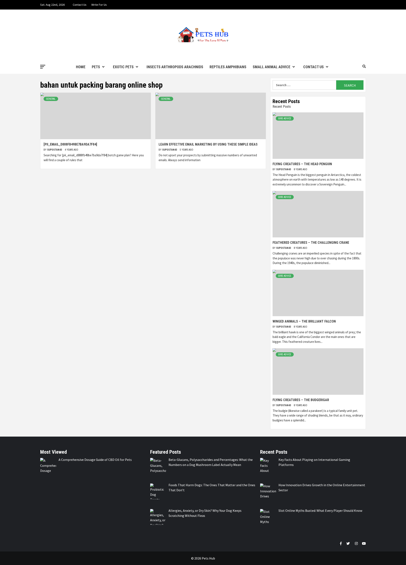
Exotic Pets (123, 67)
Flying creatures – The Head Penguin (302, 164)
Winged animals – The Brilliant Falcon (304, 321)
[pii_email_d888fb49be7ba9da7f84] (70, 144)
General (51, 98)
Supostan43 (55, 149)
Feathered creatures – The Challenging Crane (311, 243)
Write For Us (99, 5)
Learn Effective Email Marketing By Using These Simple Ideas (208, 144)
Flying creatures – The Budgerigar (301, 400)
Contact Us (79, 5)
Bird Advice (284, 118)
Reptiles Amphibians (228, 67)
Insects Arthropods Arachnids (175, 67)
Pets (96, 67)
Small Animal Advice (271, 67)
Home (80, 67)
